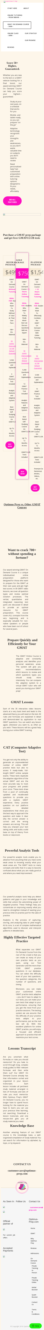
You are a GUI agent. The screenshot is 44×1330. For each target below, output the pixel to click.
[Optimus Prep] (14, 2)
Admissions (35, 1253)
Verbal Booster (35, 1288)
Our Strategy (31, 33)
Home (33, 1228)
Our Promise (30, 40)
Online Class (12, 33)
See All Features (12, 200)
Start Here (12, 8)
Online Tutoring (14, 15)
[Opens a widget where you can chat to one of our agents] (35, 1326)
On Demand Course (34, 1260)
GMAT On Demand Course (18, 24)
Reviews (10, 47)
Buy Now (10, 445)
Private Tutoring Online (35, 1280)
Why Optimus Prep (34, 1240)
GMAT (33, 1233)
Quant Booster (35, 1296)
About (26, 8)
